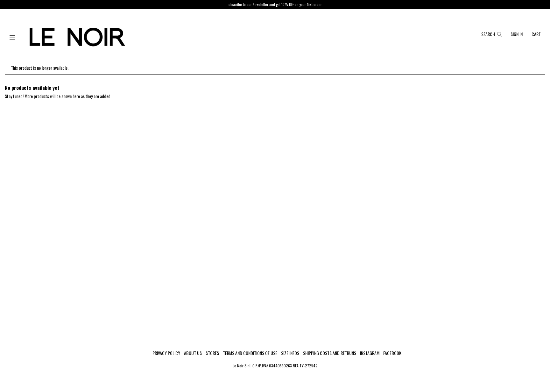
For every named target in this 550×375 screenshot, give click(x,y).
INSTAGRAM (369, 353)
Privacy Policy (166, 353)
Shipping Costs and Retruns (329, 353)
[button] (12, 38)
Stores (212, 353)
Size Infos (290, 353)
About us (193, 353)
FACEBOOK (392, 353)
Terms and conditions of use (250, 353)
